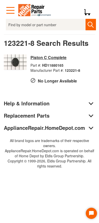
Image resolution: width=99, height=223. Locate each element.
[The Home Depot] (34, 10)
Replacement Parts (27, 115)
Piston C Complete (48, 57)
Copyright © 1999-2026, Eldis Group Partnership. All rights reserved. (49, 163)
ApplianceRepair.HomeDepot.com (44, 127)
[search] (91, 24)
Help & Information (27, 103)
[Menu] (10, 10)
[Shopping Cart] (89, 10)
